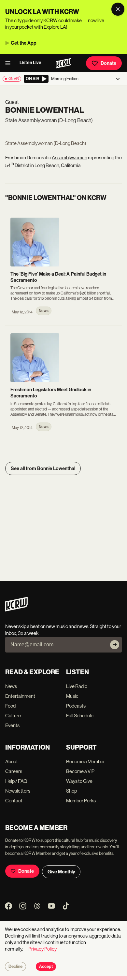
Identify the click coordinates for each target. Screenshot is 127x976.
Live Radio (76, 686)
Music (72, 696)
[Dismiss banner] (117, 9)
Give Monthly (61, 872)
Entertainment (20, 696)
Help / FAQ (16, 781)
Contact (13, 800)
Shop (71, 791)
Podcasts (76, 706)
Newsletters (17, 791)
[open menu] (10, 63)
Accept (46, 966)
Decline (15, 966)
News (11, 686)
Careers (13, 771)
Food (10, 706)
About (11, 761)
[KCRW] (16, 609)
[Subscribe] (114, 644)
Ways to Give (79, 781)
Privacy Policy (42, 949)
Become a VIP (80, 771)
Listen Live (30, 62)
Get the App (23, 43)
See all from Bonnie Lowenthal (43, 468)
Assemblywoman (69, 157)
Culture (13, 715)
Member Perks (81, 800)
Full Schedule (79, 715)
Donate (108, 63)
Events (12, 725)
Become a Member (85, 761)
